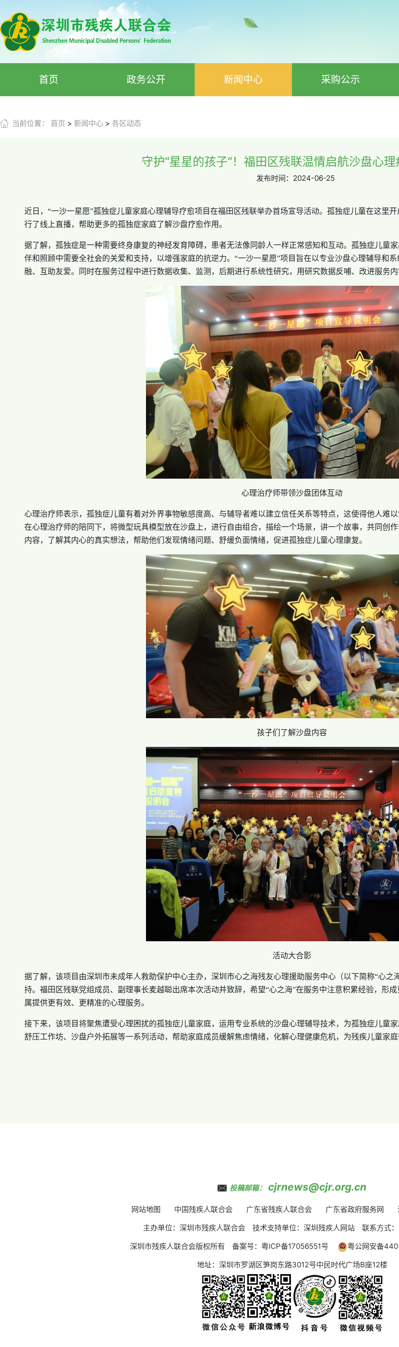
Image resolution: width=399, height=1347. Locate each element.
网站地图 (146, 1209)
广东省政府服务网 (355, 1209)
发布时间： (274, 178)
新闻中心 (243, 80)
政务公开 (146, 80)
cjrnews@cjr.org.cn (317, 1187)
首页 (48, 80)
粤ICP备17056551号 (294, 1246)
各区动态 (126, 123)
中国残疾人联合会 (203, 1209)
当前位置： (30, 123)
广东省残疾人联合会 (279, 1209)
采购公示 (340, 80)
